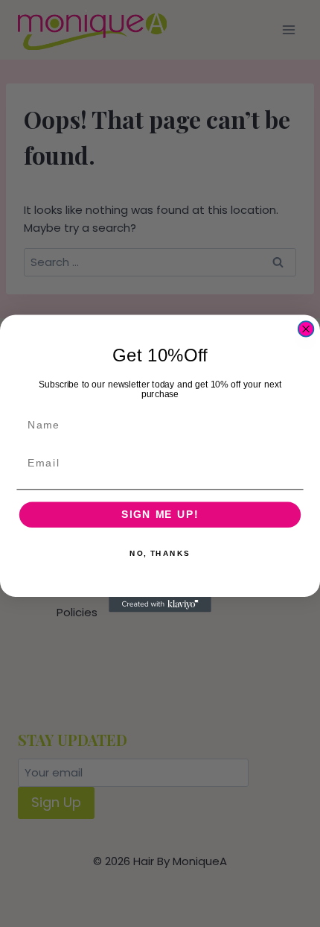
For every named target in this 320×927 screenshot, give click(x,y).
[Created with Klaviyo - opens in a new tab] (160, 605)
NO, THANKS (160, 553)
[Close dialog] (306, 329)
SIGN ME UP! (160, 514)
